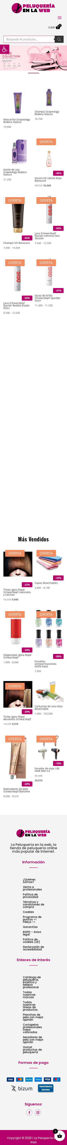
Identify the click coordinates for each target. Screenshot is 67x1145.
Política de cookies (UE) (31, 941)
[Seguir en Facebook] (29, 1113)
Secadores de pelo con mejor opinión (33, 1040)
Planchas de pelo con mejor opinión (33, 1018)
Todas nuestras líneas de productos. (30, 1006)
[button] (33, 58)
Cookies (28, 912)
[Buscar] (59, 39)
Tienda (14, 527)
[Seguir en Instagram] (38, 1113)
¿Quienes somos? (29, 881)
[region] (33, 58)
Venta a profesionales (32, 888)
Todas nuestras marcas (29, 995)
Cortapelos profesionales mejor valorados (32, 1029)
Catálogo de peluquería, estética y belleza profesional (32, 982)
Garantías (30, 927)
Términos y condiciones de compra (33, 905)
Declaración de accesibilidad (33, 948)
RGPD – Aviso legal (32, 933)
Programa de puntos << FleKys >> (32, 920)
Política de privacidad (30, 896)
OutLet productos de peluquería (32, 1050)
